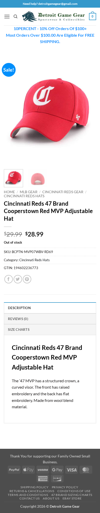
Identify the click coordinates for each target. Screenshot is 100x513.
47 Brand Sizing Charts (71, 495)
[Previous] (12, 110)
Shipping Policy (34, 487)
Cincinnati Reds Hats (24, 196)
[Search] (15, 16)
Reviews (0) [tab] (18, 319)
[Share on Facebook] (8, 279)
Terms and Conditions (28, 495)
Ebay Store (72, 498)
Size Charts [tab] (18, 329)
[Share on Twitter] (18, 279)
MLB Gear (28, 192)
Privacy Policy (65, 487)
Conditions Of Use (74, 491)
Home (9, 192)
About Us (51, 498)
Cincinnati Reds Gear (62, 192)
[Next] (88, 110)
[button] (7, 16)
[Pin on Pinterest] (27, 279)
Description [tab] (19, 308)
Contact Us (29, 498)
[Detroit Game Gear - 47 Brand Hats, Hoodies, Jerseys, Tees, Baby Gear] (53, 16)
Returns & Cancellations (31, 491)
